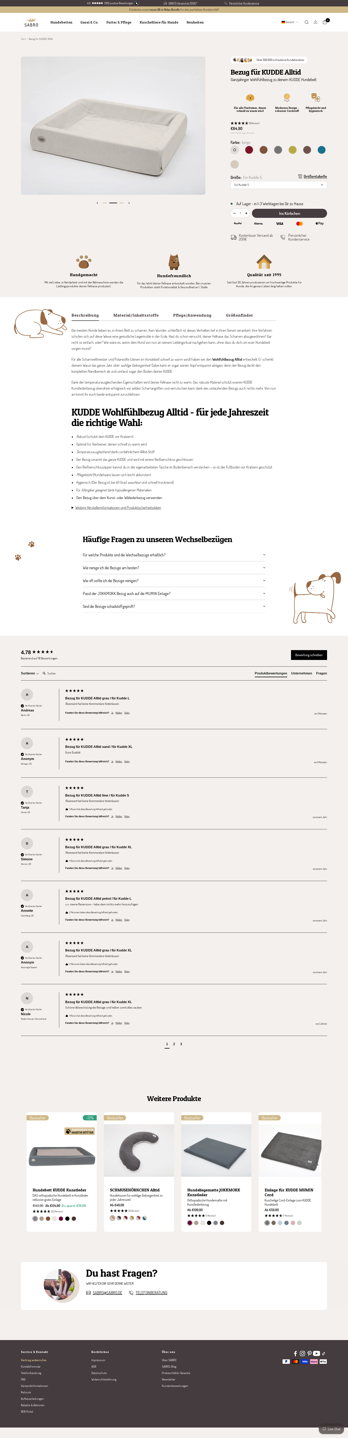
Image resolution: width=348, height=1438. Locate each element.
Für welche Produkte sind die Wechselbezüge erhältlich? (124, 554)
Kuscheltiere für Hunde (159, 22)
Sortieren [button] (28, 673)
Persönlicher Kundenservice (244, 3)
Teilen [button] (127, 712)
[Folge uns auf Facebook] (295, 1353)
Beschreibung (85, 315)
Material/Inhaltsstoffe (136, 315)
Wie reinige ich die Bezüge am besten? (111, 567)
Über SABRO (169, 1360)
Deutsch (289, 22)
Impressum (98, 1360)
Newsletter (168, 1379)
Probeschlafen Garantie (176, 1373)
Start (23, 38)
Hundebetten (61, 22)
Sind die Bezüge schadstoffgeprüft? (109, 606)
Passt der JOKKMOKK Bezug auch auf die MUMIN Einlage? (127, 593)
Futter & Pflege (119, 22)
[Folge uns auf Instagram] (302, 1353)
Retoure (26, 1392)
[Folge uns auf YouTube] (316, 1353)
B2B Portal (27, 1411)
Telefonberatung (151, 1292)
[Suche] (306, 22)
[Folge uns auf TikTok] (323, 1353)
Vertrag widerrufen (34, 1360)
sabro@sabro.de (107, 1292)
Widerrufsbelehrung (103, 1379)
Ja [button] (112, 712)
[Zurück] (97, 203)
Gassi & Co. (89, 22)
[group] (42, 652)
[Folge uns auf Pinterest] (309, 1353)
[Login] (315, 22)
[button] (279, 123)
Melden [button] (118, 712)
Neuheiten (195, 22)
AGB (93, 1366)
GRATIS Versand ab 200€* (183, 3)
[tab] (271, 674)
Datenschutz (99, 1373)
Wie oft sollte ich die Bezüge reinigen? (111, 580)
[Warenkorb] (324, 22)
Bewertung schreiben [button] (309, 655)
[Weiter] (129, 203)
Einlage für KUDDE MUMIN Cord (289, 1192)
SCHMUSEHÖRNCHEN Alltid (135, 1190)
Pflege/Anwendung (192, 315)
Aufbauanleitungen (32, 1399)
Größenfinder (239, 315)
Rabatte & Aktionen (33, 1405)
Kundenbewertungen (175, 1386)
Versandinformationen (34, 1386)
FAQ (23, 1379)
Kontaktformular (31, 1366)
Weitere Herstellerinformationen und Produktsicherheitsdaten (118, 507)
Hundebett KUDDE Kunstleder (59, 1190)
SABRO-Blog (169, 1366)
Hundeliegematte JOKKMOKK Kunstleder (213, 1192)
